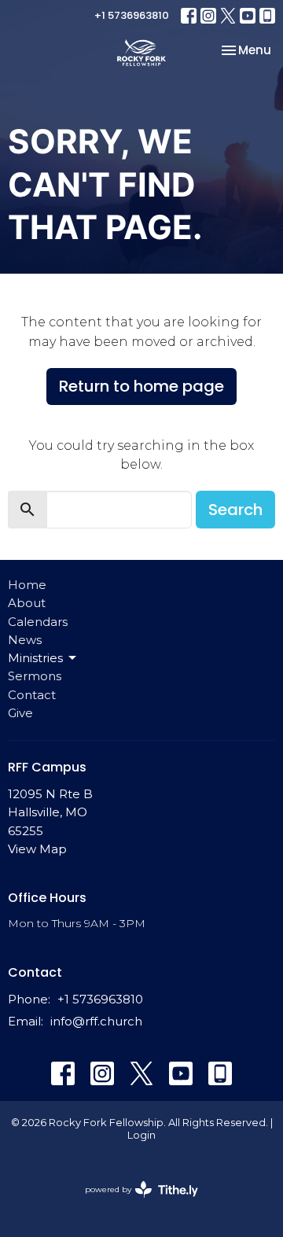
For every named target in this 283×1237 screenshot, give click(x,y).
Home (27, 584)
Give (20, 712)
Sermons (34, 675)
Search (235, 510)
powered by (134, 1202)
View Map (37, 848)
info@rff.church (96, 1021)
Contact (32, 694)
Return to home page (141, 386)
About (27, 602)
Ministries (35, 657)
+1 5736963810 (131, 15)
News (25, 639)
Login (141, 1135)
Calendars (38, 621)
